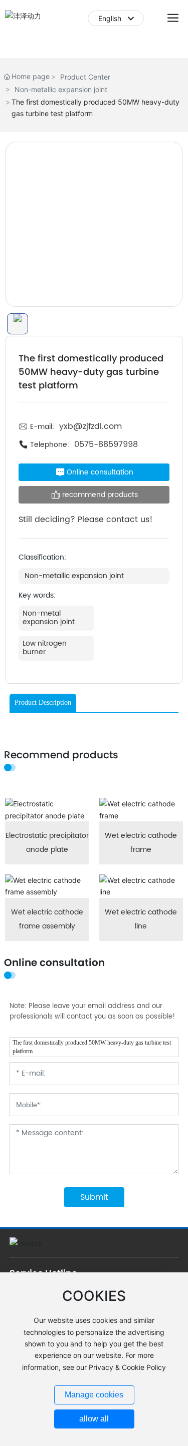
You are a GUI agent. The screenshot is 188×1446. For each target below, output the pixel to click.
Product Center (85, 77)
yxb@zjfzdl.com (90, 426)
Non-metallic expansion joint (61, 89)
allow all (94, 1418)
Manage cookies (94, 1394)
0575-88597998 (106, 444)
